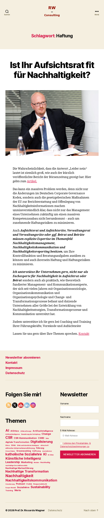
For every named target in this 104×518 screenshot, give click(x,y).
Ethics (7, 445)
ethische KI (44, 445)
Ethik (13, 445)
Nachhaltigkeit (19, 475)
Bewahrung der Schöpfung (30, 434)
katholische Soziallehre (23, 454)
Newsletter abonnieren (22, 357)
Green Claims (10, 451)
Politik (29, 484)
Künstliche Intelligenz (23, 458)
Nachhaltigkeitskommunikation (31, 480)
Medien (36, 462)
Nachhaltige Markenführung (19, 468)
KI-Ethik (51, 455)
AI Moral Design (25, 431)
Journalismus (47, 451)
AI (7, 430)
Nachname (65, 417)
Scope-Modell (10, 488)
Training (9, 490)
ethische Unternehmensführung (20, 448)
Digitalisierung (42, 442)
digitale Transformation (17, 442)
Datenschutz (15, 373)
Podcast (20, 483)
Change (46, 433)
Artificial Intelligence (12, 434)
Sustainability (40, 487)
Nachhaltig (45, 462)
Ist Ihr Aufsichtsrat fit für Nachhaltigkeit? (52, 70)
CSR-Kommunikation (25, 438)
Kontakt (84, 334)
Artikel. (32, 181)
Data (47, 438)
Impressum (13, 368)
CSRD (41, 438)
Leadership (12, 462)
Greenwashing (23, 451)
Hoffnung (36, 451)
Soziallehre (23, 487)
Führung (40, 448)
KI (44, 454)
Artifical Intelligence (43, 431)
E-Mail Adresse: (67, 430)
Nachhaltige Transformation (27, 471)
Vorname (64, 403)
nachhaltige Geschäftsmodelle (16, 465)
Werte (17, 490)
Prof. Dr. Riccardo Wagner (30, 510)
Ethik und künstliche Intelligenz (28, 445)
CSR (8, 437)
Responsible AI (40, 484)
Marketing (26, 462)
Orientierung (10, 484)
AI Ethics (14, 431)
